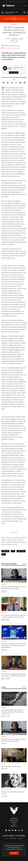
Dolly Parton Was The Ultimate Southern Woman (12, 793)
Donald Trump (21, 551)
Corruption (5, 551)
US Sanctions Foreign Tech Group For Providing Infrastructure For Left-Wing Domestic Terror (12, 712)
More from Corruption (9, 564)
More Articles (13, 72)
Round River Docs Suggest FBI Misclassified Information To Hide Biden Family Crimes (13, 675)
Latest (3, 687)
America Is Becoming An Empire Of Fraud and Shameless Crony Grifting (13, 587)
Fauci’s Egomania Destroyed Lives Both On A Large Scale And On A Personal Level (13, 616)
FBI (3, 554)
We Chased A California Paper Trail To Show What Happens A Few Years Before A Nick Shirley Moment (14, 645)
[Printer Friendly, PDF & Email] (24, 82)
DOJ (13, 551)
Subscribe (14, 853)
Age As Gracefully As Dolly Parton (11, 766)
